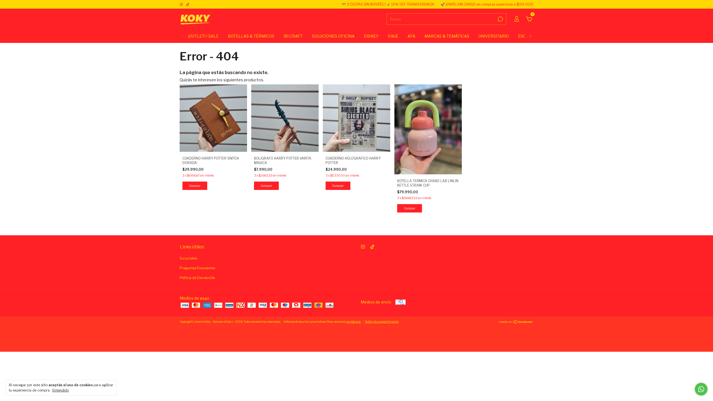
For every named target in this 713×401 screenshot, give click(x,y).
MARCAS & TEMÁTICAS (446, 36)
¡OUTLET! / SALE (203, 36)
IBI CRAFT (293, 36)
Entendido (60, 390)
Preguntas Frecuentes (197, 268)
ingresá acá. (353, 321)
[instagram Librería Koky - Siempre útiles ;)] (182, 4)
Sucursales (188, 258)
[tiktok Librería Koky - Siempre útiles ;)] (187, 4)
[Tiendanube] (516, 322)
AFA (411, 36)
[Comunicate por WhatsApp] (701, 389)
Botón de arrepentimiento (382, 321)
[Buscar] (500, 19)
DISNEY (371, 36)
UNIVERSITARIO (493, 36)
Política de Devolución (197, 278)
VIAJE (393, 36)
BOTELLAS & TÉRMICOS (251, 36)
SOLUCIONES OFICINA (333, 36)
